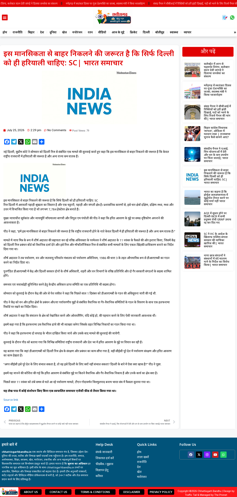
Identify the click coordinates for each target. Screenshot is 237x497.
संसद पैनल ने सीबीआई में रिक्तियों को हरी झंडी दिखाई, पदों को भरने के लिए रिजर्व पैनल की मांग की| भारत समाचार (217, 112)
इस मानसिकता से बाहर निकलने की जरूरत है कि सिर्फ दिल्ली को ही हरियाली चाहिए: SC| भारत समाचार (217, 176)
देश (42, 32)
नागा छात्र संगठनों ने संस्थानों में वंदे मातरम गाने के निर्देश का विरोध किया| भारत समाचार (216, 260)
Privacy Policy (161, 492)
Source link (10, 400)
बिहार (31, 32)
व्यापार (187, 32)
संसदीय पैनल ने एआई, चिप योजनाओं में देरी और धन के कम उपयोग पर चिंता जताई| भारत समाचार (216, 155)
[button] (5, 17)
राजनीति (17, 32)
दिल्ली (146, 32)
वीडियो (102, 32)
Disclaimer (131, 492)
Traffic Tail (191, 494)
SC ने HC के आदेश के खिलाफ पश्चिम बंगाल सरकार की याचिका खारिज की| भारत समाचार (216, 240)
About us (31, 492)
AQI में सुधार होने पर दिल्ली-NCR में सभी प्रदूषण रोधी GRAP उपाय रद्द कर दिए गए (217, 217)
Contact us (58, 492)
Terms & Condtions (95, 492)
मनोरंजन (77, 32)
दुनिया (53, 32)
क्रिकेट (133, 32)
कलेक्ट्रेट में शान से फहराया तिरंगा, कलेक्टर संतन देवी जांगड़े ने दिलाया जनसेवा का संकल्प (217, 70)
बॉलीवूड (159, 32)
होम (5, 32)
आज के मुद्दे (118, 32)
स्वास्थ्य (174, 32)
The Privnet (220, 494)
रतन (90, 32)
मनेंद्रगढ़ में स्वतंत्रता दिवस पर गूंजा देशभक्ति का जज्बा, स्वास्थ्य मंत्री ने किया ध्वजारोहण (105, 3)
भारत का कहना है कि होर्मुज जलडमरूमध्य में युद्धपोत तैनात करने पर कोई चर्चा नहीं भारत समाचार (216, 198)
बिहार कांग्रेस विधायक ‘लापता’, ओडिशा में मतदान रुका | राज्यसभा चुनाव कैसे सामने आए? (217, 132)
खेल (64, 32)
